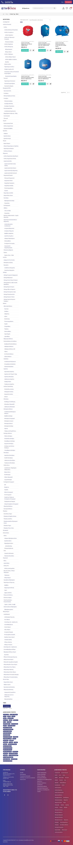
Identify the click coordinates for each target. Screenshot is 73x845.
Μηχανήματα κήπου (8, 543)
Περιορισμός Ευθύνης (42, 786)
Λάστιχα (4, 272)
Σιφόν (5, 590)
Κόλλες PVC (6, 565)
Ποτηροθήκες (7, 326)
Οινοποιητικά (7, 116)
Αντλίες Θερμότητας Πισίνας (10, 158)
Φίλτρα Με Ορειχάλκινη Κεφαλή (11, 662)
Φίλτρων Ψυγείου (8, 644)
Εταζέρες (6, 311)
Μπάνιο (4, 303)
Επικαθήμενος (7, 735)
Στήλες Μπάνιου (7, 356)
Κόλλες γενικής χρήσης (9, 568)
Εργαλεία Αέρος (7, 136)
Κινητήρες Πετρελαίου (9, 106)
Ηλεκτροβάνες (7, 241)
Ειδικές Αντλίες (7, 64)
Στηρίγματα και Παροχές (9, 501)
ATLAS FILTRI (6, 714)
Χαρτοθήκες (7, 336)
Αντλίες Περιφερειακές (8, 729)
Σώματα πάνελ (7, 759)
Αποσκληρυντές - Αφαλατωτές (10, 622)
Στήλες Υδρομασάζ (8, 477)
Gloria (13, 716)
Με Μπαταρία (7, 474)
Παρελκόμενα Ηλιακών (9, 148)
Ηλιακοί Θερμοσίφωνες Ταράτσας (11, 146)
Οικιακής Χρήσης (8, 639)
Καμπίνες (6, 368)
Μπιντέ (6, 396)
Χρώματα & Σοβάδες (8, 128)
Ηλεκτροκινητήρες (8, 101)
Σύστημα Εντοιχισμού (8, 757)
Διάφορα (6, 133)
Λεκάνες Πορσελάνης (8, 386)
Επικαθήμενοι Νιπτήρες (9, 441)
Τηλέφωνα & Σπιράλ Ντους (10, 431)
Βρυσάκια (6, 654)
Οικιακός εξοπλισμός (9, 553)
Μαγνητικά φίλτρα (8, 699)
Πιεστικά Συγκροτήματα (9, 83)
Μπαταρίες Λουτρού (8, 421)
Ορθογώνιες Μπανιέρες (9, 406)
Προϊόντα (26, 8)
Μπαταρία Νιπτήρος (8, 749)
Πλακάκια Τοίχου (7, 525)
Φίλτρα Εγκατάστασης (8, 689)
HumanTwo (5, 841)
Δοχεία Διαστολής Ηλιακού (10, 168)
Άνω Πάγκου (7, 619)
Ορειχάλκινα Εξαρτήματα (9, 580)
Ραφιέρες (6, 329)
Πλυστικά (6, 118)
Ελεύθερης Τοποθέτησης (9, 401)
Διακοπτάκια (6, 563)
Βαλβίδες (6, 585)
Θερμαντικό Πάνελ (8, 180)
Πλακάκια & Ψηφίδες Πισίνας (10, 516)
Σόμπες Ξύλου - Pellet (9, 255)
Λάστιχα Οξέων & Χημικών (9, 289)
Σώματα (6, 190)
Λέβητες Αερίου (7, 684)
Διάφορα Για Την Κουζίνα (9, 260)
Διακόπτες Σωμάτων (8, 236)
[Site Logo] (8, 8)
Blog (62, 2)
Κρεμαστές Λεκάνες (8, 394)
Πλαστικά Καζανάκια (8, 366)
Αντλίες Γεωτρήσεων (8, 32)
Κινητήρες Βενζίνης (8, 103)
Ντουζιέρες (6, 452)
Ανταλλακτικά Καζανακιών (10, 361)
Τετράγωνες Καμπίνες (9, 384)
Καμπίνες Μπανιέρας (9, 376)
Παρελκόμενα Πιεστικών (9, 81)
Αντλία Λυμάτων (11, 725)
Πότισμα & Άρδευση (8, 548)
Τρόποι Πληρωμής (41, 776)
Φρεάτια (7, 62)
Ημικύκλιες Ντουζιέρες (9, 455)
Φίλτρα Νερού (7, 577)
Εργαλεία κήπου (7, 540)
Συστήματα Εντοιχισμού (9, 482)
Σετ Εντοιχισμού (7, 494)
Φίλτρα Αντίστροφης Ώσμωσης (10, 657)
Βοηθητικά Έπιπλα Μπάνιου (10, 344)
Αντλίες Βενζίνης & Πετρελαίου (11, 29)
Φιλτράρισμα (7, 706)
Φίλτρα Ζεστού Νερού (8, 659)
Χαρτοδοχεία (7, 334)
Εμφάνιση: (63, 92)
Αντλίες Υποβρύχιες (8, 54)
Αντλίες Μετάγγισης (8, 46)
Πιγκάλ (5, 324)
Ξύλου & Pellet (7, 210)
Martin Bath (10, 718)
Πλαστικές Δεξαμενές (8, 250)
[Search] (55, 8)
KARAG (5, 718)
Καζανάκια (6, 358)
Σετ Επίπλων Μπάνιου (13, 755)
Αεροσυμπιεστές (7, 90)
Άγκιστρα (6, 308)
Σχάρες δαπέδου (8, 592)
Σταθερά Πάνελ (7, 381)
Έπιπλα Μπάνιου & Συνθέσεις (10, 341)
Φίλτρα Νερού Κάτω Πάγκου (10, 672)
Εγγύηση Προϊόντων (41, 783)
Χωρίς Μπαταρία (8, 479)
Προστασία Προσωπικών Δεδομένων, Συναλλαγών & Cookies (43, 789)
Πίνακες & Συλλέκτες (8, 595)
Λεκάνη (15, 742)
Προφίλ (21, 772)
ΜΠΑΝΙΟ (5, 744)
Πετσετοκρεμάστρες (8, 188)
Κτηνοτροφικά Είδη (8, 108)
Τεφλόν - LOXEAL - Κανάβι (9, 604)
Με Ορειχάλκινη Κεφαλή (9, 634)
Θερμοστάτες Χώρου (8, 195)
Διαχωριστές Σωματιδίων (9, 692)
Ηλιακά (4, 140)
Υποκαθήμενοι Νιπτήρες (9, 450)
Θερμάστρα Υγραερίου (9, 183)
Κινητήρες (6, 98)
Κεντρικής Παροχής (8, 632)
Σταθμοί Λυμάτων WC (9, 69)
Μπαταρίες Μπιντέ (8, 423)
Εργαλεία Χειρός (7, 138)
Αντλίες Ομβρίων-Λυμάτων (11, 59)
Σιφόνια (6, 428)
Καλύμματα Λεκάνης (8, 391)
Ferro (9, 716)
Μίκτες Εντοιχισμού (8, 492)
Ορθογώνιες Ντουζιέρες (9, 460)
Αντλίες (5, 27)
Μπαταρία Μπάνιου (7, 746)
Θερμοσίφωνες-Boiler (8, 193)
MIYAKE (10, 720)
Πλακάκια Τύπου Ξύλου (9, 528)
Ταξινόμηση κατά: (24, 19)
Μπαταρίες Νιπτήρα (8, 426)
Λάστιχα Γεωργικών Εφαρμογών (11, 275)
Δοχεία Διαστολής (24, 41)
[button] (20, 22)
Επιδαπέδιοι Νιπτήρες (9, 438)
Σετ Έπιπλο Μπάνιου (8, 354)
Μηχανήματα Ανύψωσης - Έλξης (10, 113)
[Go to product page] (28, 31)
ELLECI (5, 716)
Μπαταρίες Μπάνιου (8, 409)
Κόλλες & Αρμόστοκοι (8, 126)
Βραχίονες (6, 487)
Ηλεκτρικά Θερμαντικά (9, 178)
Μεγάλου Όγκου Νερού (9, 637)
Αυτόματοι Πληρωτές (9, 231)
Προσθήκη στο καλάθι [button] (26, 50)
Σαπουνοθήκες (7, 331)
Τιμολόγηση (39, 784)
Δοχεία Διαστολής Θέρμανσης (34, 41)
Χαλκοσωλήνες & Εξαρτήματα (10, 606)
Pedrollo (16, 720)
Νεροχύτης (15, 751)
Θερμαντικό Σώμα (7, 738)
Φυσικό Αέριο (6, 679)
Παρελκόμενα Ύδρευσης (9, 582)
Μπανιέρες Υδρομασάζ (9, 404)
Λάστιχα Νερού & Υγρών (9, 286)
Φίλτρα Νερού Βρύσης (8, 669)
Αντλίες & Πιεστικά (7, 24)
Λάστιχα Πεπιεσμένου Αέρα (10, 291)
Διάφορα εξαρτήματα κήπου (10, 538)
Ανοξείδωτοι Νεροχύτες (9, 267)
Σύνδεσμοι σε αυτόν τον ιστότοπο (27, 777)
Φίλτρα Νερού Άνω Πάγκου (10, 667)
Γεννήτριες (6, 93)
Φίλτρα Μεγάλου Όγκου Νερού (10, 664)
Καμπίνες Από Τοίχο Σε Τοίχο (10, 374)
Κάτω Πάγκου (7, 629)
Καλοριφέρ (6, 740)
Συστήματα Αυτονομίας (9, 243)
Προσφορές (68, 2)
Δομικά (4, 120)
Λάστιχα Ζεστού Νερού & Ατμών (11, 280)
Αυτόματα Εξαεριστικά (9, 228)
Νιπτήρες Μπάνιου (8, 433)
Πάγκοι (5, 351)
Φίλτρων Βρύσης (8, 642)
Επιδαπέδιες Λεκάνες (9, 389)
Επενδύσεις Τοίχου (8, 513)
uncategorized (6, 22)
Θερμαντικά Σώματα (8, 175)
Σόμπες (5, 252)
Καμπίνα (11, 740)
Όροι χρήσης (23, 774)
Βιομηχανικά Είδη (7, 88)
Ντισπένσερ (7, 319)
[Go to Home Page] (3, 14)
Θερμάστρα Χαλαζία (8, 185)
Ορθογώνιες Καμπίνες (9, 379)
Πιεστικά (5, 78)
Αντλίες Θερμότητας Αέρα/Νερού (11, 156)
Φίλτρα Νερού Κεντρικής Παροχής (11, 674)
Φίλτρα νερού (14, 759)
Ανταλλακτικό (15, 723)
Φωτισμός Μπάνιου (8, 508)
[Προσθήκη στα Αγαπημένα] (30, 50)
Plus (4, 722)
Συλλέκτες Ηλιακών (8, 151)
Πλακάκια (5, 511)
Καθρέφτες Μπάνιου (8, 346)
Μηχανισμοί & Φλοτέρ (9, 587)
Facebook (4, 795)
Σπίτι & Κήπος (6, 532)
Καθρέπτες (6, 313)
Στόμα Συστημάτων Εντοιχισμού (11, 504)
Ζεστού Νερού (7, 627)
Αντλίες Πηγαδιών (9, 35)
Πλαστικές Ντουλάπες (9, 555)
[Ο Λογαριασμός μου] (63, 8)
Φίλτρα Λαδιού (8, 51)
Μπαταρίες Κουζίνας (8, 262)
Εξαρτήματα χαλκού (8, 609)
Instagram (7, 795)
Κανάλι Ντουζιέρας (8, 457)
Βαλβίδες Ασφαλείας (8, 233)
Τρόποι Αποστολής (41, 774)
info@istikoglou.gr (7, 781)
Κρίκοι (5, 316)
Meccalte (5, 720)
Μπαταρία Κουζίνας (12, 744)
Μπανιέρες (6, 399)
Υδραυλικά (5, 558)
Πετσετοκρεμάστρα (13, 753)
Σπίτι (5, 550)
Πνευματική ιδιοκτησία (25, 776)
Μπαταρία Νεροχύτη (8, 747)
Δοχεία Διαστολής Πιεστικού (51, 41)
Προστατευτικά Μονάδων (9, 687)
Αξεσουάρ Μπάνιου (8, 306)
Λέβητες (5, 208)
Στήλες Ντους (6, 465)
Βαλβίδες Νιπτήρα (8, 416)
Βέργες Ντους (7, 472)
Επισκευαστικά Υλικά (8, 123)
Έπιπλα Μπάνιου (7, 723)
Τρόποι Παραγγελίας (41, 772)
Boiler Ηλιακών (7, 143)
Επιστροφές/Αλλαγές (41, 777)
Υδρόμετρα (6, 575)
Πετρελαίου (7, 203)
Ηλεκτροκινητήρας (9, 41)
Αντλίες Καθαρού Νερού (10, 57)
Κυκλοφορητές (7, 205)
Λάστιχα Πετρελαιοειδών (9, 294)
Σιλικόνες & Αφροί (7, 597)
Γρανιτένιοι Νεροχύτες (9, 270)
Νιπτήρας (5, 753)
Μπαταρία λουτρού (7, 751)
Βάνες (5, 560)
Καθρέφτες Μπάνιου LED (9, 349)
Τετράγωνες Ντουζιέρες (9, 462)
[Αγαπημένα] (67, 8)
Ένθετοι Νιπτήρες (8, 436)
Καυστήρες (6, 198)
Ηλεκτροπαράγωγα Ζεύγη (9, 95)
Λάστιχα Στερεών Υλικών (9, 296)
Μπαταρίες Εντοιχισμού (9, 418)
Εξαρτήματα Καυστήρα (9, 200)
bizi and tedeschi (13, 714)
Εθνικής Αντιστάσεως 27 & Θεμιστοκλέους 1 (8, 774)
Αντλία (5, 725)
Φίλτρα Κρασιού (8, 49)
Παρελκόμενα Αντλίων (9, 66)
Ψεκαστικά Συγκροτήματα (10, 76)
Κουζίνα (4, 257)
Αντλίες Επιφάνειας (8, 44)
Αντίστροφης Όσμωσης (9, 617)
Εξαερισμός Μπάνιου (8, 338)
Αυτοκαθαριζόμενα (8, 624)
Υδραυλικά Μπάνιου (8, 506)
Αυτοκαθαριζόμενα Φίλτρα (9, 649)
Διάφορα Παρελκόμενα (9, 238)
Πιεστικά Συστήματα (8, 86)
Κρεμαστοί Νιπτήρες (8, 443)
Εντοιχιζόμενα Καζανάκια (9, 364)
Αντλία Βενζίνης (8, 546)
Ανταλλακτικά (7, 614)
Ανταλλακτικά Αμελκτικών (10, 111)
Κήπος (5, 535)
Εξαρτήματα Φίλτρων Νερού (10, 652)
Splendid (9, 722)
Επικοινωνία (23, 779)
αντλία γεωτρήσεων (8, 760)
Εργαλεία (5, 130)
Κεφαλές (6, 489)
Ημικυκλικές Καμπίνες (9, 371)
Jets (5, 484)
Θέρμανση (5, 153)
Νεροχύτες (6, 265)
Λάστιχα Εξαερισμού (8, 277)
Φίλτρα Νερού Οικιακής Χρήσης (10, 677)
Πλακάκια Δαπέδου (8, 518)
